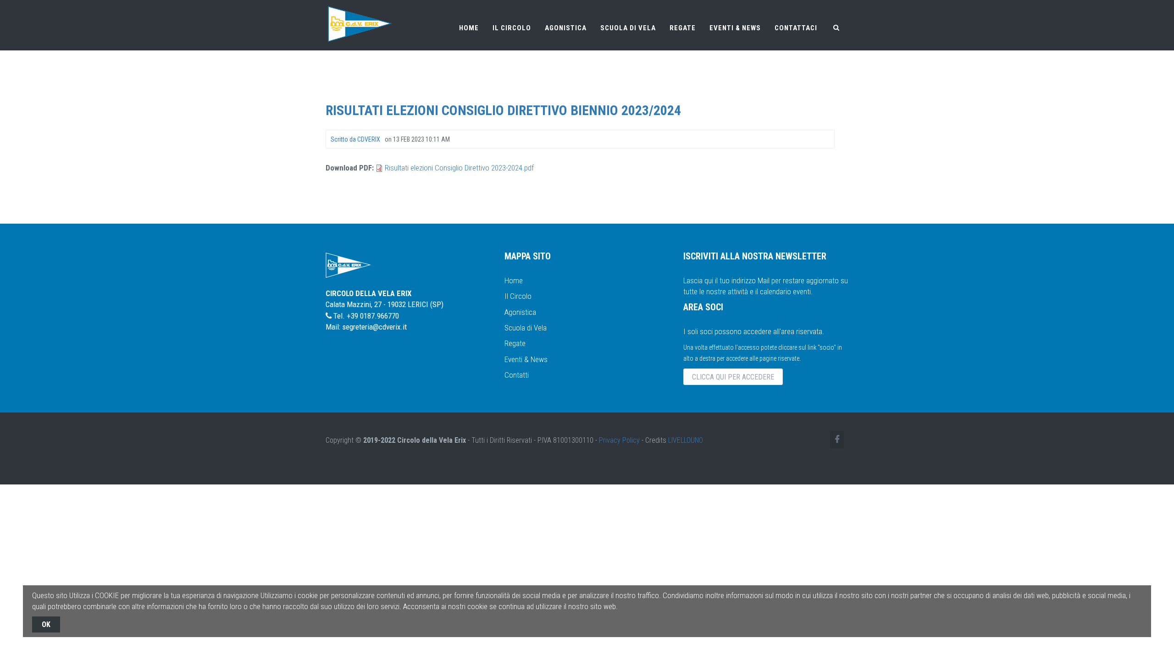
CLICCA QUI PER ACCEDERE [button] (733, 377)
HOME (469, 28)
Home (513, 280)
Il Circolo (518, 296)
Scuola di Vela (525, 327)
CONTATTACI (796, 28)
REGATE (683, 28)
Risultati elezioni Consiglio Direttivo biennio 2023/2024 (503, 110)
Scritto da (355, 139)
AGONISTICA (566, 28)
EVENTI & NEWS (735, 28)
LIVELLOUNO (685, 440)
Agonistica (520, 312)
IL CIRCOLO (512, 28)
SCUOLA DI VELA (628, 28)
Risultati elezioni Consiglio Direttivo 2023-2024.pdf (459, 167)
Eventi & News (526, 359)
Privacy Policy (619, 440)
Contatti (516, 375)
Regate (515, 343)
